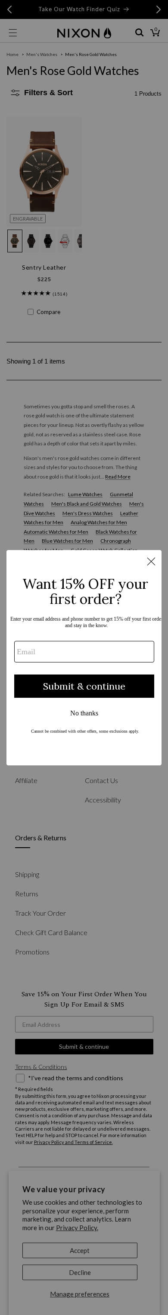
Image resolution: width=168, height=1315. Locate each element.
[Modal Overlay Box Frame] (84, 657)
